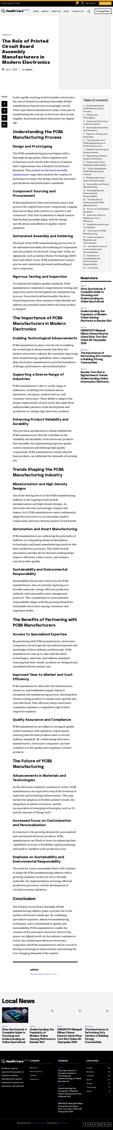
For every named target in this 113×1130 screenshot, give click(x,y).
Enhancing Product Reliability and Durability (94, 163)
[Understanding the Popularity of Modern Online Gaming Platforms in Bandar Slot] (43, 1015)
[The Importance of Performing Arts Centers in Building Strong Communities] (98, 1015)
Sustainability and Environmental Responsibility (93, 193)
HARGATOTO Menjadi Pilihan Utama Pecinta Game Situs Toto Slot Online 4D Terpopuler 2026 (94, 337)
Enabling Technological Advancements (95, 151)
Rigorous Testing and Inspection (95, 135)
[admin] (20, 971)
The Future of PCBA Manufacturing (94, 232)
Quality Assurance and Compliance (96, 226)
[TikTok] (95, 1125)
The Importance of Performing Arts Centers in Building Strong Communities (96, 1036)
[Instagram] (90, 1125)
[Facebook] (4, 104)
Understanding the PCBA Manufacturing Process (93, 108)
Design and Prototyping (90, 116)
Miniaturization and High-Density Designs (94, 179)
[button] (88, 11)
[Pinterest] (4, 118)
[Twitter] (4, 111)
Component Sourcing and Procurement (95, 122)
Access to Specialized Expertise (96, 210)
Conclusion (93, 267)
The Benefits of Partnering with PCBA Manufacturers (93, 202)
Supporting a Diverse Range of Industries (95, 157)
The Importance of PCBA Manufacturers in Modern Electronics (94, 143)
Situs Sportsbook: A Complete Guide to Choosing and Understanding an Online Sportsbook (93, 295)
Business (6, 35)
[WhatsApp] (4, 125)
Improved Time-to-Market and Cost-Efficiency (94, 218)
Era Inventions (62, 1123)
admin (29, 69)
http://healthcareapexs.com (43, 974)
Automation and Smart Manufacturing (96, 185)
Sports (84, 285)
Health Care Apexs (39, 1123)
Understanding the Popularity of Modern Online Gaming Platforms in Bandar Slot (42, 1036)
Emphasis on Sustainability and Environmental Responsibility (91, 260)
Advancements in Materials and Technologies (93, 240)
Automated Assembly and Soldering (95, 129)
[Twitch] (100, 1125)
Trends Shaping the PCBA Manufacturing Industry (94, 171)
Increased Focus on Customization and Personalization (95, 249)
